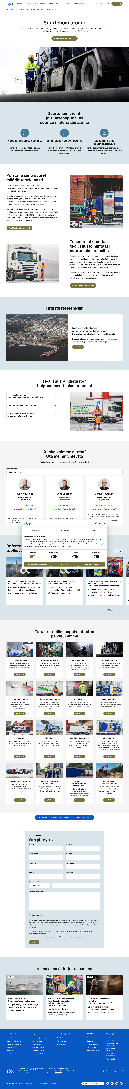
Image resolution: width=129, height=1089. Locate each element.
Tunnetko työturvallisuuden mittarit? (100, 1002)
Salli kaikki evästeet (91, 564)
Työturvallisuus (94, 998)
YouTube (116, 1083)
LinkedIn (112, 1083)
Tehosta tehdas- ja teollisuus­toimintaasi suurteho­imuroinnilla (90, 246)
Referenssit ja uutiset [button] (35, 4)
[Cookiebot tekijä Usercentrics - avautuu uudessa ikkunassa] (96, 523)
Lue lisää (77, 347)
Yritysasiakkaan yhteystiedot (111, 1049)
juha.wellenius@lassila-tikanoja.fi (25, 509)
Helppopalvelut (11, 1047)
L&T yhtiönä (90, 1034)
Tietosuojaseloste (42, 1083)
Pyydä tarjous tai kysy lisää (64, 38)
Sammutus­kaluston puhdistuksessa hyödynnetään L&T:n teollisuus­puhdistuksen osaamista (104, 583)
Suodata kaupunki (11, 468)
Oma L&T (60, 1038)
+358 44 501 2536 (104, 506)
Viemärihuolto (36, 1044)
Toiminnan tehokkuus (56, 998)
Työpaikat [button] (66, 4)
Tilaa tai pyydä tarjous (72, 817)
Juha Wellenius (25, 493)
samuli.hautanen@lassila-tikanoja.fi (104, 509)
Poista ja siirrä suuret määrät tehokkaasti (26, 177)
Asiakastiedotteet (92, 1044)
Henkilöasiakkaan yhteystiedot (112, 1039)
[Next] (121, 551)
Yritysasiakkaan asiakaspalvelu (111, 1055)
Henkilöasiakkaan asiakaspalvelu (112, 1044)
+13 (91, 518)
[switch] (54, 556)
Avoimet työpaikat (92, 1051)
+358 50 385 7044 (24, 506)
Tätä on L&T (90, 1038)
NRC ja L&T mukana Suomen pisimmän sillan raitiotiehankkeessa (24, 582)
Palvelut (12, 9)
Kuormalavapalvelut (38, 1051)
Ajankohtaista (91, 1047)
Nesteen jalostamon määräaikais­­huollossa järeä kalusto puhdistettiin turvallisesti (93, 331)
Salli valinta (64, 564)
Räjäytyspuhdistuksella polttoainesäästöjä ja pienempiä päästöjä (59, 1003)
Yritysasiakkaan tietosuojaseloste (70, 937)
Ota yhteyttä (110, 1034)
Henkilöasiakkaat (12, 1034)
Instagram (121, 1083)
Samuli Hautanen (104, 493)
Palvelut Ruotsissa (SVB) (92, 1083)
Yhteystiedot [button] (79, 4)
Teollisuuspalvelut (23, 9)
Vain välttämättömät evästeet (37, 564)
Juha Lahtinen (64, 493)
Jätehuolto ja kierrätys (39, 1038)
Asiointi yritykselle (64, 1034)
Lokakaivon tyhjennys (13, 1044)
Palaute (9, 1054)
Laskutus (9, 1051)
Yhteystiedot (44, 817)
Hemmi (7, 9)
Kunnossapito (13, 998)
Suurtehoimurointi (50, 9)
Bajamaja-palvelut (38, 1054)
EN (102, 4)
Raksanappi (61, 1044)
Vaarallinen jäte (37, 1041)
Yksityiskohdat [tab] (64, 530)
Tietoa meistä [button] (53, 4)
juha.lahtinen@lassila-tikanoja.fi (64, 509)
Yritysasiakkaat (37, 1034)
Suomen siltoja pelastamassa (21, 1001)
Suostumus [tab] (36, 530)
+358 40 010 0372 (64, 506)
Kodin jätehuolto (11, 1038)
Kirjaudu (116, 4)
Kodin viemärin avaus (13, 1041)
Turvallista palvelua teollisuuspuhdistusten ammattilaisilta (26, 396)
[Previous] (116, 551)
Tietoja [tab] (93, 530)
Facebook (107, 1083)
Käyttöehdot (30, 1083)
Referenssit (56, 817)
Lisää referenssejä (113, 610)
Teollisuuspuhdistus (37, 9)
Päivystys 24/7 (111, 1059)
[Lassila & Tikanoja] (10, 4)
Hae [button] (106, 4)
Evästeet (53, 1083)
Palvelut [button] (19, 4)
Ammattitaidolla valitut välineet (22, 405)
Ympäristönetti (62, 1041)
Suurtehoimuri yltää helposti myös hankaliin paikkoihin (21, 415)
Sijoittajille (89, 1041)
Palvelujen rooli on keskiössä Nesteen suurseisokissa (61, 582)
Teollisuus (24, 998)
